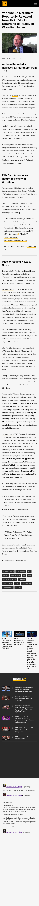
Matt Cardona (15, 575)
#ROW (30, 231)
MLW (24, 575)
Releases (22, 579)
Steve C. (14, 58)
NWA (29, 575)
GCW (29, 571)
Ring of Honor (7, 583)
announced (27, 348)
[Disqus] (19, 808)
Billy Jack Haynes (8, 571)
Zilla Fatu (18, 587)
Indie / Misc (6, 58)
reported (15, 95)
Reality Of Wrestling (9, 579)
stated (30, 455)
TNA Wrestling (26, 583)
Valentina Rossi (7, 587)
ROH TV (17, 583)
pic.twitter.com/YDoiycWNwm (15, 240)
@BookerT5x (24, 234)
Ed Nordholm (20, 571)
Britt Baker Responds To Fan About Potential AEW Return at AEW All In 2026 (7, 643)
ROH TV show (15, 271)
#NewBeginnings (10, 234)
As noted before (8, 77)
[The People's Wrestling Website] (4, 3)
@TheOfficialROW (11, 237)
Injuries (5, 575)
